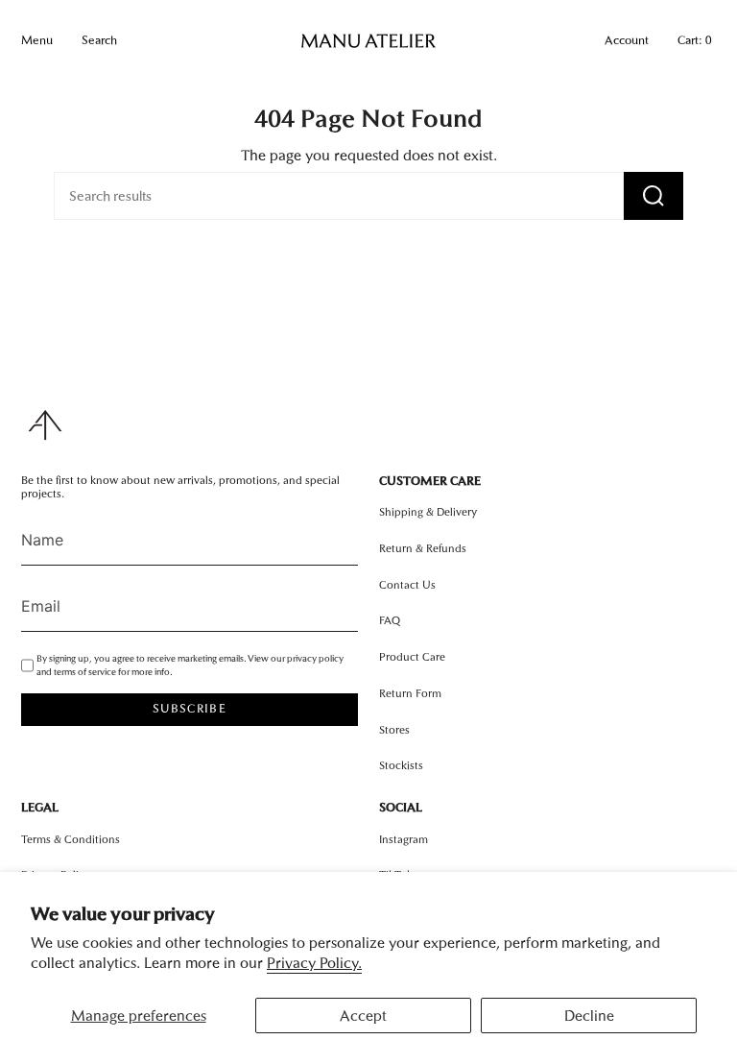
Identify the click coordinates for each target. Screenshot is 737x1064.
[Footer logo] (45, 425)
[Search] (653, 196)
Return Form (410, 693)
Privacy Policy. (314, 963)
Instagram (403, 839)
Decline (589, 1015)
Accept (363, 1015)
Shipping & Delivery (428, 512)
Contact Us (407, 585)
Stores (394, 730)
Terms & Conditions (70, 839)
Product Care (412, 657)
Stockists (401, 765)
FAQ (389, 620)
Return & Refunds (422, 548)
